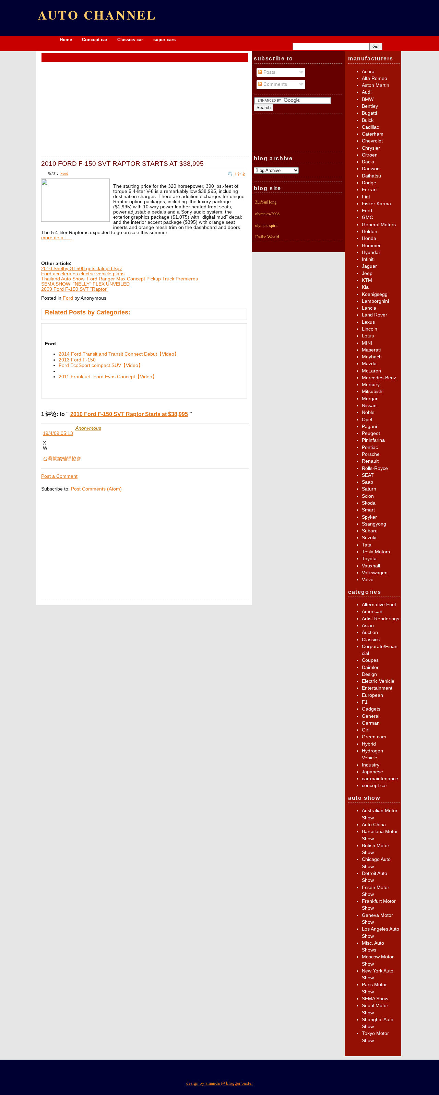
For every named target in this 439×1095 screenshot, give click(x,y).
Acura (368, 71)
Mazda (369, 363)
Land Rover (374, 315)
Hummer (371, 245)
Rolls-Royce (375, 468)
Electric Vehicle (378, 681)
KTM (367, 280)
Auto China (374, 824)
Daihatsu (371, 175)
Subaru (370, 530)
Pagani (369, 426)
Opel (367, 419)
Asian (368, 625)
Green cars (374, 736)
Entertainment (377, 688)
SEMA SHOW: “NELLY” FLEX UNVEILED (85, 284)
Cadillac (370, 127)
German (371, 723)
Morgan (370, 398)
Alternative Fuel (379, 604)
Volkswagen (375, 572)
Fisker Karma (376, 203)
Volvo (367, 579)
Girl (365, 730)
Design (369, 674)
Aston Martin (375, 85)
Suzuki (369, 537)
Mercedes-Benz (379, 377)
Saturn (369, 489)
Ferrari (369, 189)
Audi (366, 92)
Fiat (366, 196)
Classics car (130, 39)
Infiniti (368, 259)
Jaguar (369, 266)
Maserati (371, 350)
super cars (164, 39)
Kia (365, 287)
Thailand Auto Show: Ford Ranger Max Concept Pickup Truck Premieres (119, 278)
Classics (371, 639)
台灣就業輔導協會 (62, 458)
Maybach (372, 356)
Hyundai (371, 252)
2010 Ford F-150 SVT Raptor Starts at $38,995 (122, 163)
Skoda (369, 503)
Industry (370, 765)
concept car (374, 785)
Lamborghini (375, 301)
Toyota (369, 558)
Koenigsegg (375, 294)
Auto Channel (97, 14)
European (372, 695)
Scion (368, 496)
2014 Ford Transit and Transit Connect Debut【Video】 (119, 354)
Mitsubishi (372, 391)
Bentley (370, 106)
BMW (367, 99)
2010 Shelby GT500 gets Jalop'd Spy (81, 268)
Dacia (368, 161)
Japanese (372, 771)
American (372, 611)
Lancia (369, 308)
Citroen (370, 155)
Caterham (372, 134)
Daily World (267, 237)
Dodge (369, 182)
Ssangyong (374, 524)
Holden (369, 231)
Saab (367, 482)
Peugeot (371, 433)
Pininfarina (373, 440)
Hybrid (369, 744)
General (370, 716)
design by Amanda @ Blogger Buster (219, 1083)
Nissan (369, 405)
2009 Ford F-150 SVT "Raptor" (74, 289)
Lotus (368, 335)
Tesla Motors (376, 551)
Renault (370, 461)
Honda (369, 238)
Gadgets (371, 709)
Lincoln (369, 329)
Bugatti (369, 113)
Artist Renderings (380, 618)
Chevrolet (372, 140)
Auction (370, 632)
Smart (368, 509)
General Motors (379, 224)
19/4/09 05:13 (58, 433)
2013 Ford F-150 (77, 359)
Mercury (371, 384)
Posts (268, 72)
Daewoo (371, 168)
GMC (367, 217)
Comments (274, 84)
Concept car (94, 39)
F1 (365, 702)
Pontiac (370, 447)
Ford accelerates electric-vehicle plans (82, 273)
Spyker (369, 517)
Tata (366, 545)
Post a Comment (59, 476)
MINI (367, 343)
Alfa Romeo (374, 78)
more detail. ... (56, 237)
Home (66, 39)
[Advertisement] (145, 57)
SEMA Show (375, 998)
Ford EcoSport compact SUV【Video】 (101, 365)
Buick (367, 120)
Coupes (370, 660)
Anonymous (88, 428)
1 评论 (240, 174)
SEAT (368, 475)
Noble (368, 412)
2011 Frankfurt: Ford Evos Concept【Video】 (108, 376)
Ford (64, 173)
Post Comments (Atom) (96, 489)
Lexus (368, 322)
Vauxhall (371, 565)
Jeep (367, 273)
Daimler (370, 667)
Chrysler (371, 148)
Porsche (371, 454)
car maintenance (380, 778)
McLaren (371, 370)
